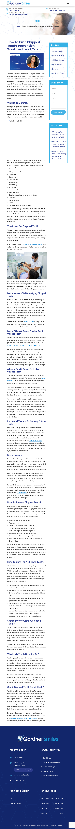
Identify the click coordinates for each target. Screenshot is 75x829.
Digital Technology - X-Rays (52, 762)
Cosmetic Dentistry (58, 55)
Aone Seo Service (56, 825)
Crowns (13, 799)
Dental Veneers (29, 322)
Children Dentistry (48, 771)
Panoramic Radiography (51, 775)
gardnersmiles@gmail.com (18, 14)
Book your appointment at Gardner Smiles (23, 718)
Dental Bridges (57, 64)
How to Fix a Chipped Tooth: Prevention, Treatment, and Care (59, 144)
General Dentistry (57, 51)
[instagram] (17, 780)
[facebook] (11, 780)
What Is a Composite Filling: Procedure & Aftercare (23, 345)
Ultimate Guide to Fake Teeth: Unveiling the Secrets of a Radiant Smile (59, 155)
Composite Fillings (58, 73)
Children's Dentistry (58, 60)
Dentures (55, 69)
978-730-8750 (14, 10)
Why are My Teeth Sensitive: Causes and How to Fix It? (58, 134)
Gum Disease (47, 758)
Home (18, 26)
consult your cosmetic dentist (32, 244)
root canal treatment (35, 440)
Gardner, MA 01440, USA (57, 10)
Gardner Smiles (22, 493)
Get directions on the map (22, 770)
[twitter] (14, 780)
